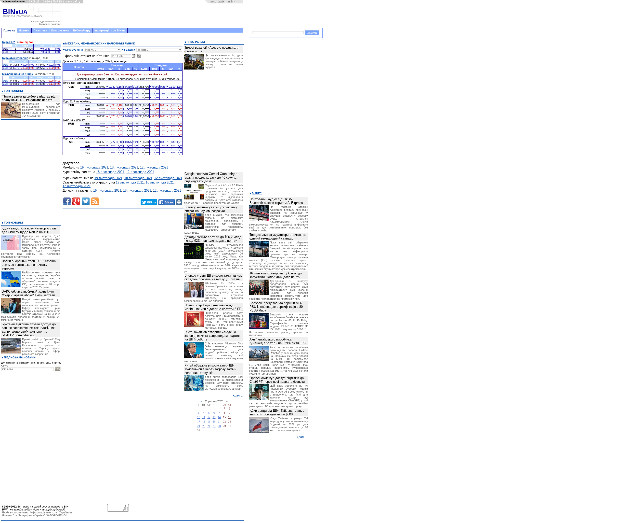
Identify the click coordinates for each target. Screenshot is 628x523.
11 (203, 417)
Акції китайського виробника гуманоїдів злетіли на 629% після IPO (277, 341)
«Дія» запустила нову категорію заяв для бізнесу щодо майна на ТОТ (29, 230)
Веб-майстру (81, 30)
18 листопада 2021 (124, 167)
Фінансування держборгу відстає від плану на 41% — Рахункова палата (28, 98)
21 (219, 421)
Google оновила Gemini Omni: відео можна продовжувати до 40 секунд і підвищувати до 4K (211, 177)
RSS (59, 1)
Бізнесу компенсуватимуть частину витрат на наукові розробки (210, 209)
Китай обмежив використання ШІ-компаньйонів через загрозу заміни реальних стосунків (210, 369)
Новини (24, 30)
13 (214, 417)
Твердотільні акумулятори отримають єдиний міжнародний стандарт (277, 236)
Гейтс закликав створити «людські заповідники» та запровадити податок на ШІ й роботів (212, 335)
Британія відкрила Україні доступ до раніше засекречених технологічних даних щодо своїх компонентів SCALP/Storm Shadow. (29, 329)
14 (219, 417)
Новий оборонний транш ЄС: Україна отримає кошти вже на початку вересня (29, 264)
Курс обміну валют (15, 58)
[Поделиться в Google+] (76, 201)
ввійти (231, 1)
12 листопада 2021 (154, 167)
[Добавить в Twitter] (86, 201)
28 (219, 426)
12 (209, 417)
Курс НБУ (8, 42)
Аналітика (40, 30)
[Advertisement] (153, 16)
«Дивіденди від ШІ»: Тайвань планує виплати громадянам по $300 (276, 412)
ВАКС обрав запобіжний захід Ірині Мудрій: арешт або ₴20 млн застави (28, 293)
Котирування (60, 30)
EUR (5, 68)
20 (214, 421)
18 (203, 421)
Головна (9, 30)
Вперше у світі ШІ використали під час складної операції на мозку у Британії (213, 277)
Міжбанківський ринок (17, 73)
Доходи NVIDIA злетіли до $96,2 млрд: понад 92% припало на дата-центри (213, 238)
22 (224, 421)
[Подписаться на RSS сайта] (95, 201)
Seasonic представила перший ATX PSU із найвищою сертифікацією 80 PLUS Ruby (276, 306)
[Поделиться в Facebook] (67, 201)
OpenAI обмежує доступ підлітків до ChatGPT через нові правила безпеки (277, 379)
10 (198, 417)
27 (214, 426)
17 (198, 421)
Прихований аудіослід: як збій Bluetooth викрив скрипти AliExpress (276, 201)
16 (229, 417)
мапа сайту (72, 1)
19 (209, 421)
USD (5, 64)
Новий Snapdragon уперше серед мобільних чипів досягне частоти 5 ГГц (213, 307)
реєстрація (217, 1)
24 (198, 426)
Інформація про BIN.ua (109, 30)
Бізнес (257, 193)
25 (203, 426)
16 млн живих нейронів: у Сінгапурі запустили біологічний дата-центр (275, 275)
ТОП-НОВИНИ (13, 90)
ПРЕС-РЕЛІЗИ (196, 41)
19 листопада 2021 (94, 167)
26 (209, 426)
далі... (239, 395)
